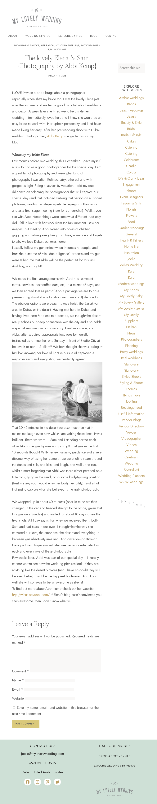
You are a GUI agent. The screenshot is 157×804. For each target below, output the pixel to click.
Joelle (131, 259)
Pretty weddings (131, 352)
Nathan (131, 327)
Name (18, 680)
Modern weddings (131, 284)
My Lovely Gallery (131, 302)
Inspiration (47, 45)
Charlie (131, 166)
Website (18, 698)
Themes (131, 389)
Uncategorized (131, 407)
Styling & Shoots (131, 383)
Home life (131, 246)
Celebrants (131, 160)
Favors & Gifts (131, 203)
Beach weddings (131, 110)
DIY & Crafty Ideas (131, 178)
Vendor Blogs (131, 420)
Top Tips (131, 401)
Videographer (131, 438)
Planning (131, 346)
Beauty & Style (131, 123)
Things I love (131, 395)
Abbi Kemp (55, 136)
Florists (131, 209)
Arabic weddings (131, 98)
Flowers (131, 215)
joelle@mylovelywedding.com (42, 754)
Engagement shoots (26, 45)
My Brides (131, 290)
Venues (131, 432)
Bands (131, 104)
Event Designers (131, 197)
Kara (131, 271)
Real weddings (57, 49)
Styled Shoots (131, 376)
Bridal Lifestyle (131, 135)
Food (131, 222)
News (131, 333)
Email (17, 689)
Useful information (131, 414)
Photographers (90, 45)
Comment (20, 671)
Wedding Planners (131, 476)
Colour (131, 172)
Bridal (131, 129)
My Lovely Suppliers (67, 45)
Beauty (131, 116)
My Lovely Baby (131, 296)
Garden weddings (131, 228)
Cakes (131, 141)
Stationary (131, 364)
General (131, 234)
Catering (131, 147)
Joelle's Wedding (131, 265)
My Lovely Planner (131, 308)
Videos (131, 445)
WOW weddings (131, 482)
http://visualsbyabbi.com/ (31, 595)
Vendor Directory (131, 426)
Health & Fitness (131, 240)
